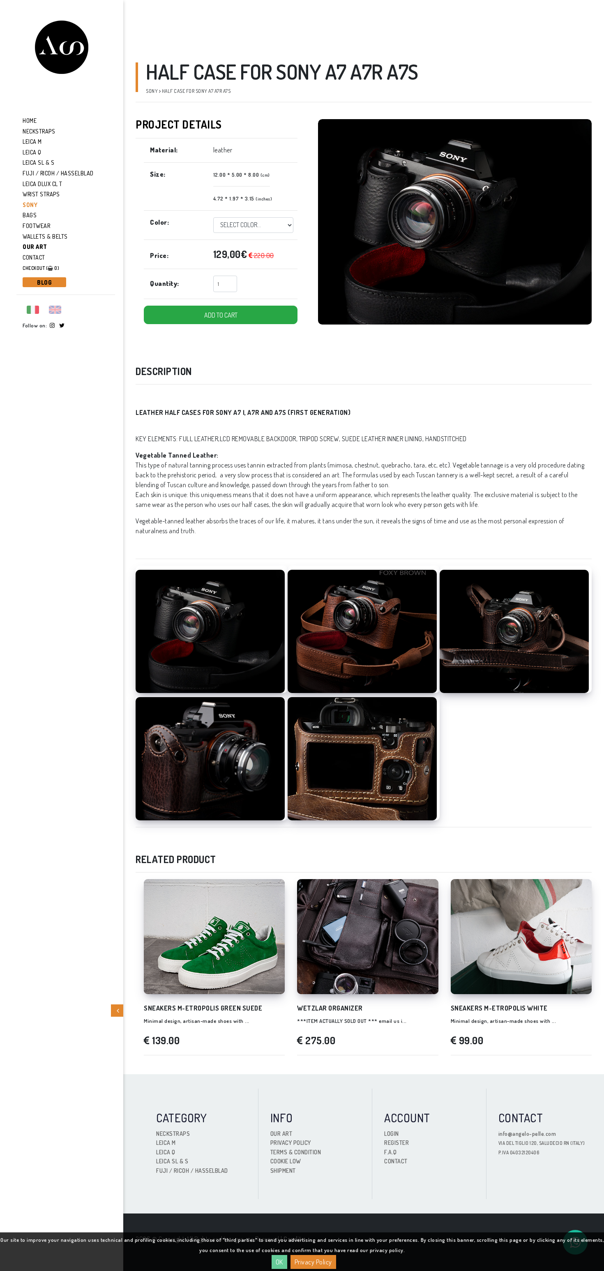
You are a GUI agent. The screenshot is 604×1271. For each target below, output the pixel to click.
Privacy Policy (313, 1262)
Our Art (35, 246)
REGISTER (396, 1142)
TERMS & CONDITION (295, 1152)
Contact (34, 257)
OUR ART (281, 1133)
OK (279, 1262)
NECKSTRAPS (39, 131)
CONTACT (396, 1161)
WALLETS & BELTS (45, 236)
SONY (30, 204)
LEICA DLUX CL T (42, 183)
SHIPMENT (283, 1170)
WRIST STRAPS (41, 194)
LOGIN (391, 1133)
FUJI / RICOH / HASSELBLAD (58, 173)
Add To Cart (220, 315)
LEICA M (32, 141)
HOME (30, 120)
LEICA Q (32, 152)
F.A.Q (390, 1152)
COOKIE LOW (285, 1161)
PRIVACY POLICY (290, 1142)
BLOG (44, 282)
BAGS (30, 215)
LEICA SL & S (38, 162)
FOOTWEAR (36, 225)
